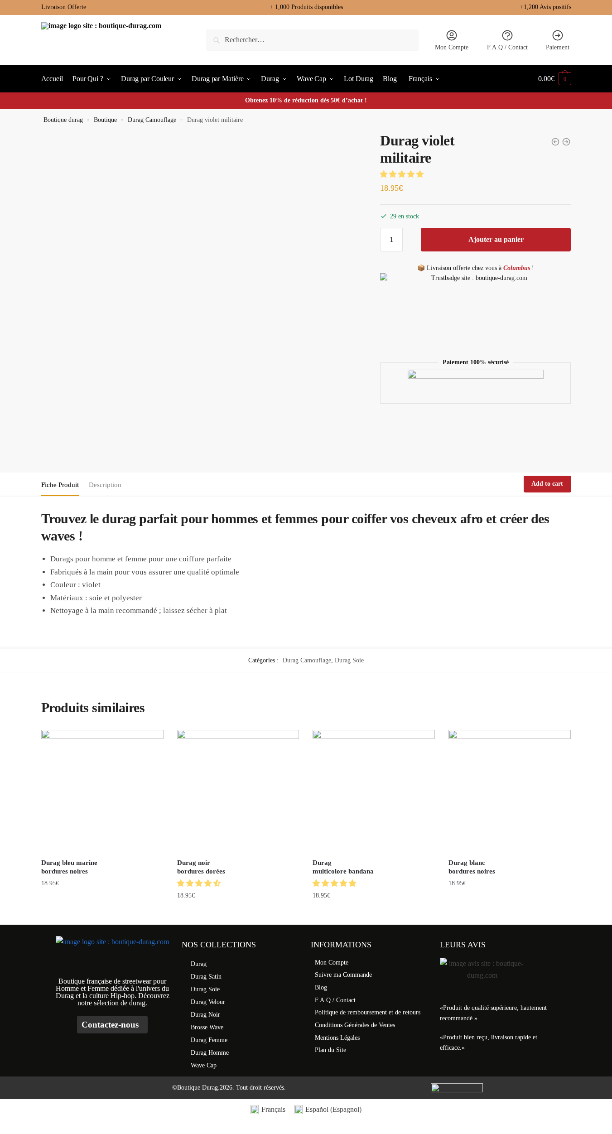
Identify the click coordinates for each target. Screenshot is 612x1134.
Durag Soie (349, 660)
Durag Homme (210, 1052)
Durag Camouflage (152, 119)
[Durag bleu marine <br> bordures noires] (102, 791)
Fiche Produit (60, 484)
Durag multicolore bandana (343, 867)
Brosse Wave (207, 1027)
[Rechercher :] (312, 39)
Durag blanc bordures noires (471, 867)
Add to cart (547, 483)
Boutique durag (63, 119)
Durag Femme (209, 1040)
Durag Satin (206, 976)
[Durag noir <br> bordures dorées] (238, 791)
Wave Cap (204, 1065)
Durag (199, 963)
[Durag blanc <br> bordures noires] (509, 791)
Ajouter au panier (496, 239)
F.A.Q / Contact (507, 47)
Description (105, 484)
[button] (402, 174)
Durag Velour (208, 1002)
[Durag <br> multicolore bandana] (374, 791)
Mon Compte (451, 47)
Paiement (557, 47)
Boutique (105, 119)
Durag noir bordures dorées (201, 867)
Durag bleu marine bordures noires (69, 867)
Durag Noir (205, 1014)
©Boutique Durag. (196, 1087)
